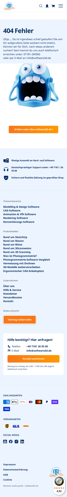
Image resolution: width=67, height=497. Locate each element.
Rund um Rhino (12, 244)
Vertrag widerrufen (19, 319)
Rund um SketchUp (15, 237)
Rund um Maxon (13, 240)
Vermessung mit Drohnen (19, 263)
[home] (9, 6)
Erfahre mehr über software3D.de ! (33, 129)
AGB (5, 474)
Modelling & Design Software (21, 206)
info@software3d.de (38, 58)
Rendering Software (15, 218)
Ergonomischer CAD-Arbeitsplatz (23, 271)
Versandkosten (12, 297)
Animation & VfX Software (19, 214)
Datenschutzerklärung (15, 469)
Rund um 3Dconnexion (17, 248)
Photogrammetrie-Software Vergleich (26, 259)
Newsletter (10, 293)
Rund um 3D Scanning (17, 252)
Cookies (7, 479)
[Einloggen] (47, 6)
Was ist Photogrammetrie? (20, 256)
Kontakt (8, 301)
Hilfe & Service (12, 290)
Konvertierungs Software (18, 221)
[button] (53, 6)
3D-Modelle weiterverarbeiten (21, 267)
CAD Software (11, 210)
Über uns (8, 286)
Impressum (9, 464)
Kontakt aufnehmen (33, 358)
